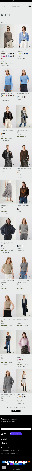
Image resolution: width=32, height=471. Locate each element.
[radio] (2, 54)
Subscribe (16, 429)
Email (2, 425)
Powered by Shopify (16, 469)
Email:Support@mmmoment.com (9, 453)
